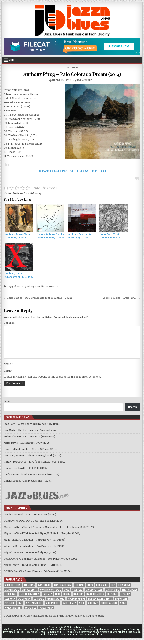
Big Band (79, 585)
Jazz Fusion (24, 598)
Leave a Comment (84, 80)
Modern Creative (76, 598)
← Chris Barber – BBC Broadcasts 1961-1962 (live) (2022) (38, 297)
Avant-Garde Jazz (62, 585)
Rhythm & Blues (34, 603)
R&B (20, 603)
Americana (29, 585)
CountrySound (95, 615)
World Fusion (46, 607)
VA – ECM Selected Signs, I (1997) (36, 552)
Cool (66, 589)
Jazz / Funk (72, 67)
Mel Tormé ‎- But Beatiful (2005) (37, 514)
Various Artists (13, 607)
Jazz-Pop (125, 594)
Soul (81, 603)
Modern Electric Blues (100, 598)
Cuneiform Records (47, 286)
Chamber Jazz (12, 589)
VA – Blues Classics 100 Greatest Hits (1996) (45, 571)
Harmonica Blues (95, 594)
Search (8, 401)
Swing (123, 603)
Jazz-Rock (10, 598)
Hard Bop (78, 594)
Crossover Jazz (94, 589)
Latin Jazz (39, 598)
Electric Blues (129, 589)
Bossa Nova (124, 585)
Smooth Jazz (69, 603)
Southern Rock (109, 603)
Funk (57, 594)
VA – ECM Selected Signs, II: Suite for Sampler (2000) (48, 533)
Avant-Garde (44, 585)
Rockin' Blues (52, 603)
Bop (113, 585)
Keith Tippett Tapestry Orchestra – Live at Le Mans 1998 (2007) (55, 527)
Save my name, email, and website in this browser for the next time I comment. (54, 376)
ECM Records (112, 589)
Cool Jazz (77, 589)
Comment (10, 322)
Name (8, 363)
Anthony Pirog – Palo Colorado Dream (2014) (72, 74)
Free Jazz (47, 594)
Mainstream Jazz (55, 598)
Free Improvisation (29, 594)
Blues (90, 585)
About (92, 627)
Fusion (66, 594)
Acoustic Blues (13, 585)
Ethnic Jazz (10, 594)
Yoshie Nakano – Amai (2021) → (121, 297)
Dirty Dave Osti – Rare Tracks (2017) (41, 520)
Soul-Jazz (93, 603)
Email (8, 370)
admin (7, 539)
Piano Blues (121, 598)
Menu (11, 60)
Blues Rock (102, 585)
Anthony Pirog (25, 286)
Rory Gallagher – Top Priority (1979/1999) (40, 539)
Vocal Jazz (30, 607)
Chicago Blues (29, 589)
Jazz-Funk (112, 594)
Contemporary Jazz (50, 589)
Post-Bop (10, 603)
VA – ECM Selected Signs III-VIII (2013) (39, 565)
